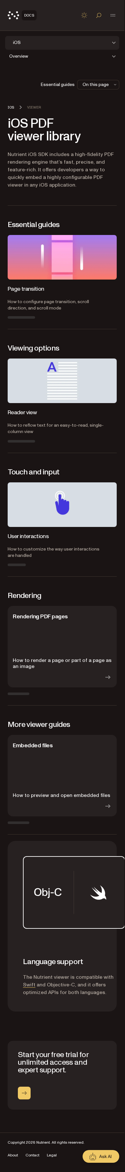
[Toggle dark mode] (84, 15)
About (13, 1155)
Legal (52, 1155)
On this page (96, 85)
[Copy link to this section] (14, 961)
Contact (32, 1155)
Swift (29, 984)
